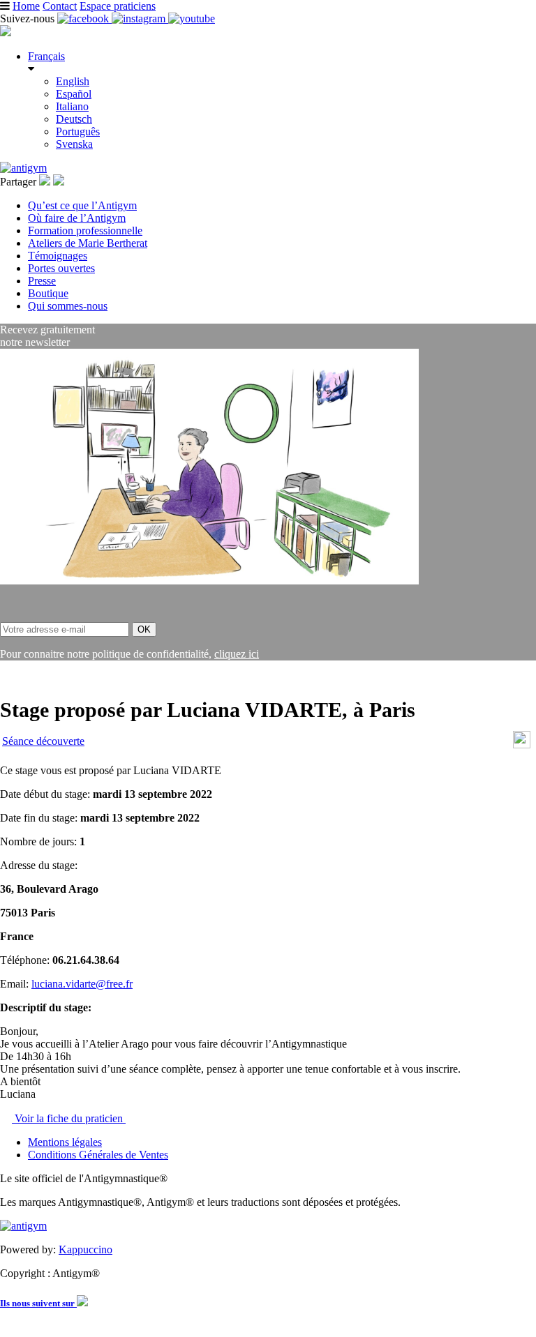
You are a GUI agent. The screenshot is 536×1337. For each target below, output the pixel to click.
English (72, 81)
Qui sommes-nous (67, 306)
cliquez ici (236, 654)
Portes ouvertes (61, 268)
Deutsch (74, 119)
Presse (42, 281)
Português (78, 131)
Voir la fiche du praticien (69, 1118)
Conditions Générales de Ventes (98, 1155)
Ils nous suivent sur (38, 1303)
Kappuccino (85, 1249)
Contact (60, 6)
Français (46, 56)
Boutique (48, 293)
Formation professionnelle (85, 230)
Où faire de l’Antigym (77, 218)
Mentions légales (65, 1142)
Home (26, 6)
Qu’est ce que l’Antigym (82, 205)
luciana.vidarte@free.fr (82, 984)
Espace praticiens (118, 6)
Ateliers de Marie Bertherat (87, 243)
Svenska (74, 144)
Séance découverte (43, 741)
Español (73, 94)
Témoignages (57, 256)
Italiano (72, 106)
